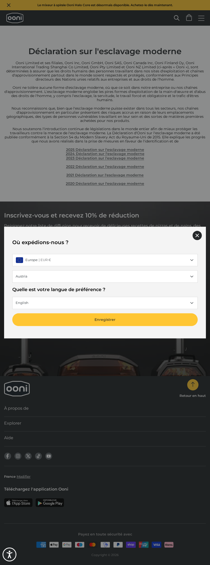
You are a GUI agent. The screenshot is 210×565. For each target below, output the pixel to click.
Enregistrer (105, 319)
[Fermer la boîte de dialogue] (197, 235)
